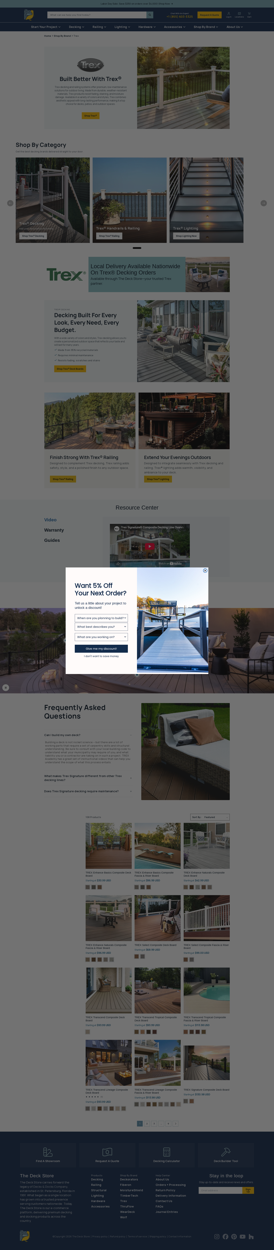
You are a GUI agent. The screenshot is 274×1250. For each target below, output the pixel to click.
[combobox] (100, 618)
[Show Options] (125, 618)
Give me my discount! (101, 649)
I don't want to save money (101, 656)
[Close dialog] (205, 571)
